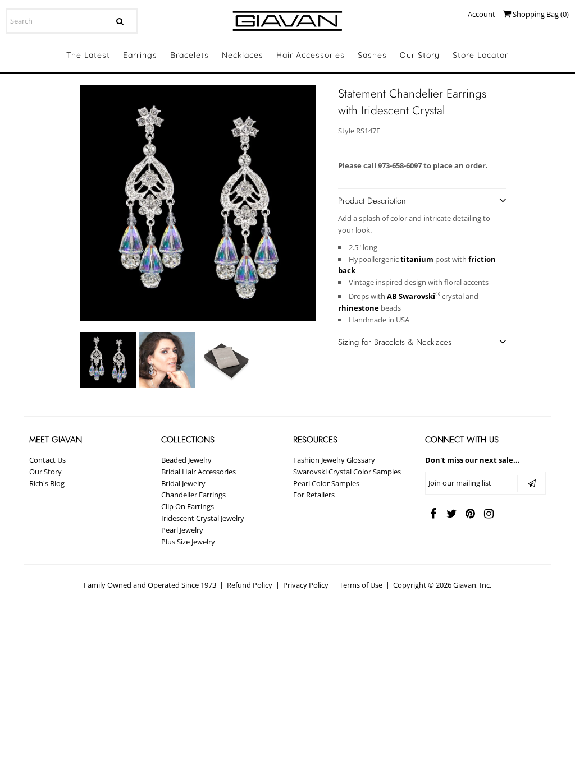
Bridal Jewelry (183, 483)
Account (481, 14)
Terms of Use (360, 585)
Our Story (420, 55)
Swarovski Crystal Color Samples (347, 472)
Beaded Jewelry (186, 460)
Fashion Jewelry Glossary (334, 460)
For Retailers (314, 495)
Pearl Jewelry (182, 530)
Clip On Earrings (187, 506)
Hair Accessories (310, 55)
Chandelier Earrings (193, 495)
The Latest (88, 55)
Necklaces (242, 55)
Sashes (372, 55)
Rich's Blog (47, 483)
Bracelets (189, 55)
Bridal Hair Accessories (198, 472)
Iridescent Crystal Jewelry (202, 518)
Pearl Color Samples (326, 483)
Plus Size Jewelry (188, 542)
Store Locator (480, 55)
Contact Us (47, 460)
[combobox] (71, 21)
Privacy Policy (305, 585)
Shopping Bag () (540, 14)
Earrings (140, 55)
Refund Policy (249, 585)
